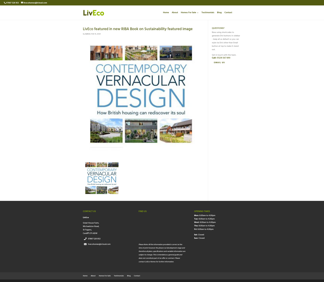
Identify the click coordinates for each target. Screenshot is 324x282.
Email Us (219, 62)
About (175, 13)
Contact (228, 13)
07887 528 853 (94, 238)
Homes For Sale (188, 13)
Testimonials (207, 13)
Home (166, 13)
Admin (87, 34)
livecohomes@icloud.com (99, 244)
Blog (219, 13)
